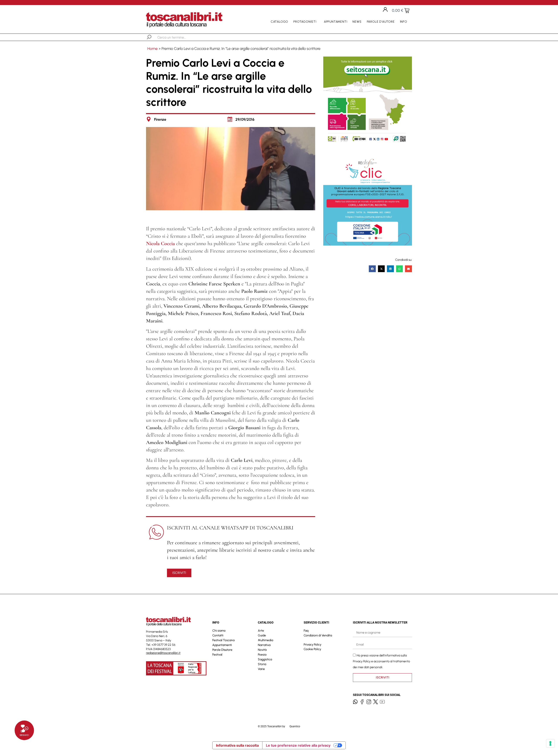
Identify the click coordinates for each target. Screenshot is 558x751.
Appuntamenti (335, 22)
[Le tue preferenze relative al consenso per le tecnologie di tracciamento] (550, 743)
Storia (262, 664)
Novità (262, 650)
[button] (372, 268)
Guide (262, 635)
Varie (261, 669)
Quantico (294, 726)
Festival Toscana (223, 640)
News (356, 22)
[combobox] (180, 37)
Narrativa (264, 645)
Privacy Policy (312, 644)
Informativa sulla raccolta (237, 745)
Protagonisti (304, 22)
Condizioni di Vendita (318, 635)
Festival (217, 654)
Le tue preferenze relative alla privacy (298, 745)
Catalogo (279, 22)
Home (152, 48)
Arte (261, 630)
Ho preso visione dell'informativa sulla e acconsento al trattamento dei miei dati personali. (381, 661)
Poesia (262, 654)
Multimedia (265, 640)
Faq (306, 630)
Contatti (217, 635)
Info (403, 22)
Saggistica (265, 659)
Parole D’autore (381, 22)
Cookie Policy (312, 649)
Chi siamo (219, 630)
